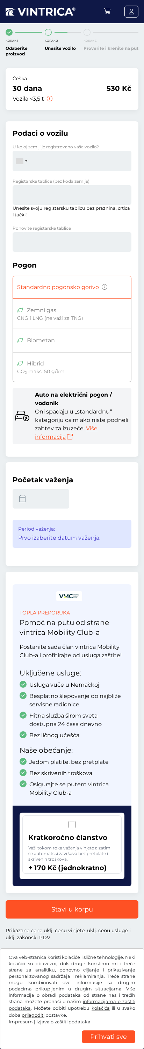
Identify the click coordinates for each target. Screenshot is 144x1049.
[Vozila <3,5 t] (48, 98)
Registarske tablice (51, 181)
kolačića (101, 1008)
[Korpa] (107, 11)
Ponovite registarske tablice (42, 228)
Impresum (21, 1021)
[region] (72, 1043)
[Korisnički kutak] (131, 12)
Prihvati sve (108, 1037)
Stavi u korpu (72, 909)
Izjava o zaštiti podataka (63, 1021)
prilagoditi (33, 1015)
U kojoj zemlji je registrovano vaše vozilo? (56, 146)
